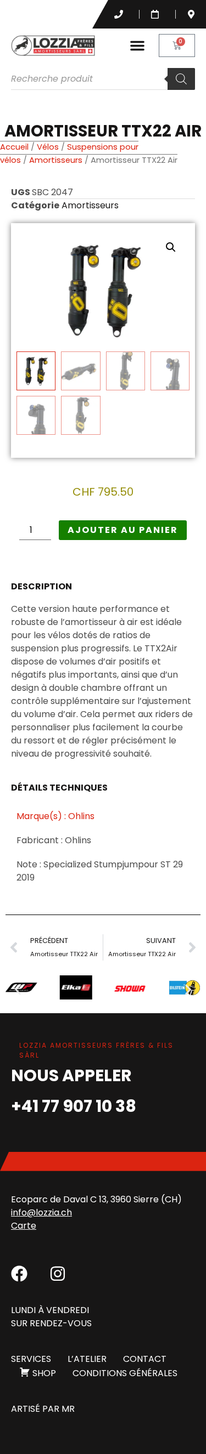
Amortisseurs (55, 160)
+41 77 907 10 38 (73, 1106)
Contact (144, 1359)
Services (31, 1359)
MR (68, 1408)
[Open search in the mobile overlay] (103, 79)
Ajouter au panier (123, 530)
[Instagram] (57, 1273)
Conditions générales (125, 1373)
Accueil (14, 146)
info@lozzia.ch (41, 1212)
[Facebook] (19, 1273)
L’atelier (87, 1359)
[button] (137, 45)
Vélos (48, 146)
